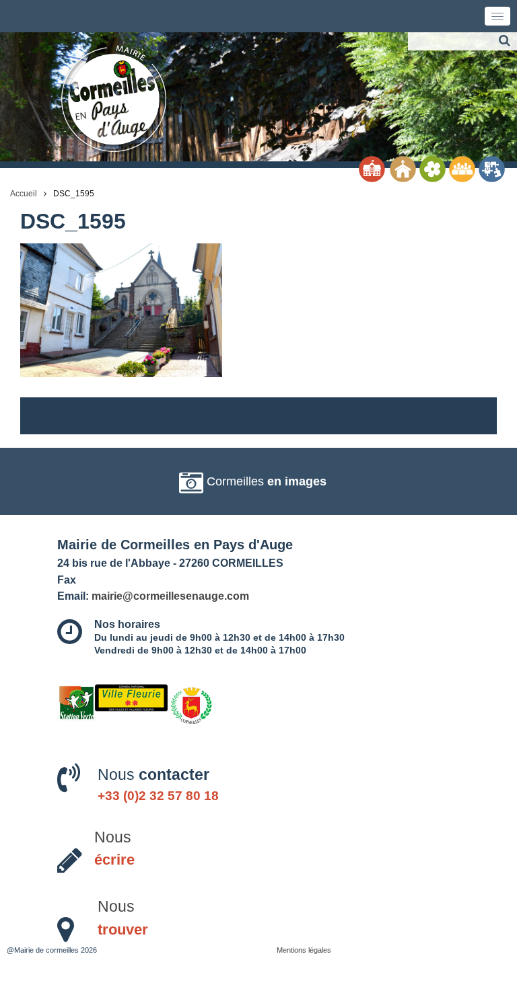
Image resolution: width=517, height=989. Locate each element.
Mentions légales (304, 950)
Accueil (23, 193)
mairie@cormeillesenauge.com (170, 596)
